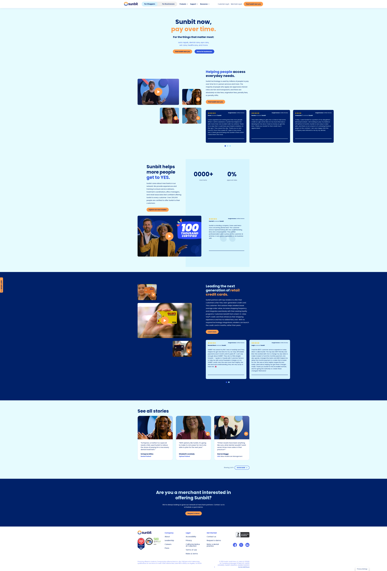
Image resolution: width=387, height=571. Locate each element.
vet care (183, 45)
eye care (205, 42)
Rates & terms (192, 553)
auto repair (183, 42)
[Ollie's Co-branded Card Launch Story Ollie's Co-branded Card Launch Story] (165, 320)
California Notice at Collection (193, 545)
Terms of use (191, 550)
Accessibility (191, 536)
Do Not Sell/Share (243, 567)
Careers (168, 544)
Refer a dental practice (213, 545)
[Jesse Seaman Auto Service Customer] (158, 92)
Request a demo (214, 540)
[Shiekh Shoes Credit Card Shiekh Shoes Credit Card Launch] (182, 349)
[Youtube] (247, 545)
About (167, 536)
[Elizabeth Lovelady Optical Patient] (169, 116)
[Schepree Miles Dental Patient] (191, 97)
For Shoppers (149, 4)
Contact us (211, 536)
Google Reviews (232, 113)
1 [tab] (225, 146)
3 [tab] (230, 146)
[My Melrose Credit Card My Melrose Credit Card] (147, 292)
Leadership (169, 540)
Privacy (189, 540)
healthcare (193, 45)
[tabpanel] (227, 126)
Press (167, 548)
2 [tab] (227, 146)
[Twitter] (241, 545)
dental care (194, 42)
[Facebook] (235, 545)
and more (203, 45)
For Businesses (168, 4)
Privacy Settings (362, 569)
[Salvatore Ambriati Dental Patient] (191, 116)
